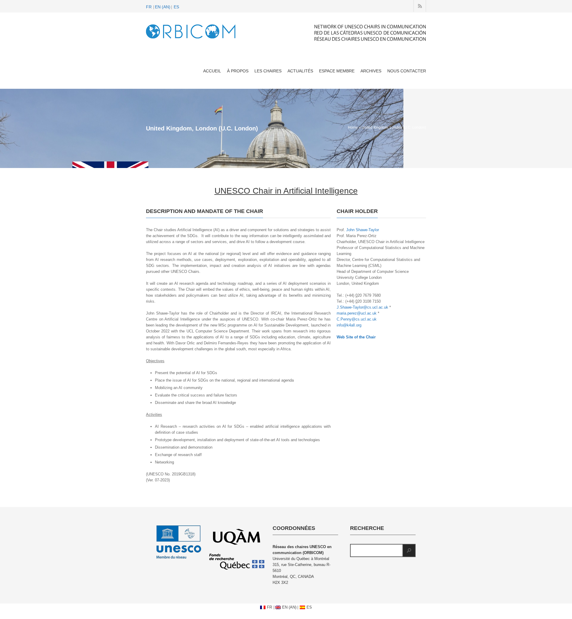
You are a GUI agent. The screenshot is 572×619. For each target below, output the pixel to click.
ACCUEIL (212, 71)
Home (353, 127)
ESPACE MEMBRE (337, 71)
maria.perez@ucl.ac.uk (357, 313)
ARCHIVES (370, 71)
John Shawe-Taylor (362, 230)
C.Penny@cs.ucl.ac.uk (357, 319)
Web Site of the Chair (356, 337)
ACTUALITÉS (300, 71)
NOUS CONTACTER (406, 71)
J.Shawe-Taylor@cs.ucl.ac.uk (362, 307)
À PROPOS (237, 71)
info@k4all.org (349, 325)
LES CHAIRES (268, 71)
